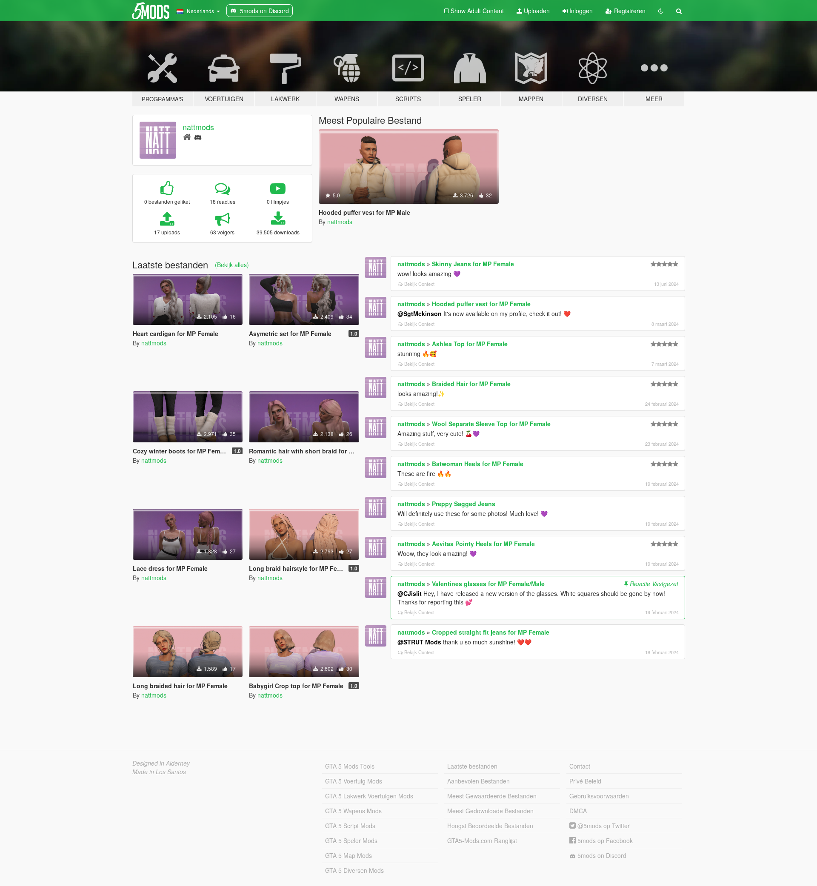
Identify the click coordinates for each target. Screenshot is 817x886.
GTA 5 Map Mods (348, 855)
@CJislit (409, 593)
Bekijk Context (419, 283)
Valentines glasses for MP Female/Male (488, 583)
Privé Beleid (585, 781)
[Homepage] (187, 136)
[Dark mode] (661, 10)
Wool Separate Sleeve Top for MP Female (491, 423)
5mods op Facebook (604, 840)
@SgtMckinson (419, 313)
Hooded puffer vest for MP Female (481, 303)
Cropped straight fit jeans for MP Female (490, 632)
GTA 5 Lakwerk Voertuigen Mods (369, 796)
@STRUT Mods (419, 642)
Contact (579, 766)
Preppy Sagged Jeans (463, 503)
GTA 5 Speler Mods (351, 840)
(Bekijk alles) (232, 264)
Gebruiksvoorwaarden (599, 796)
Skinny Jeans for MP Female (473, 263)
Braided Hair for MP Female (471, 383)
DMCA (578, 810)
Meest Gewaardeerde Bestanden (492, 796)
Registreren (629, 10)
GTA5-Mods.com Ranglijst (482, 840)
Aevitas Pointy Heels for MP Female (483, 543)
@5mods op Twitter (603, 825)
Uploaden (536, 10)
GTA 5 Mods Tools (349, 766)
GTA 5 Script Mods (350, 825)
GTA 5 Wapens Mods (353, 810)
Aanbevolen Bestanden (478, 781)
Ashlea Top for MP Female (470, 343)
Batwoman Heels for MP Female (477, 463)
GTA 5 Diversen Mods (354, 870)
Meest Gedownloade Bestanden (490, 810)
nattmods (198, 126)
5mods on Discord (601, 855)
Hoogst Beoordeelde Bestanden (490, 825)
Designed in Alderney (161, 763)
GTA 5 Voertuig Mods (353, 781)
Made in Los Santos (159, 771)
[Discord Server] (198, 136)
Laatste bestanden (472, 766)
